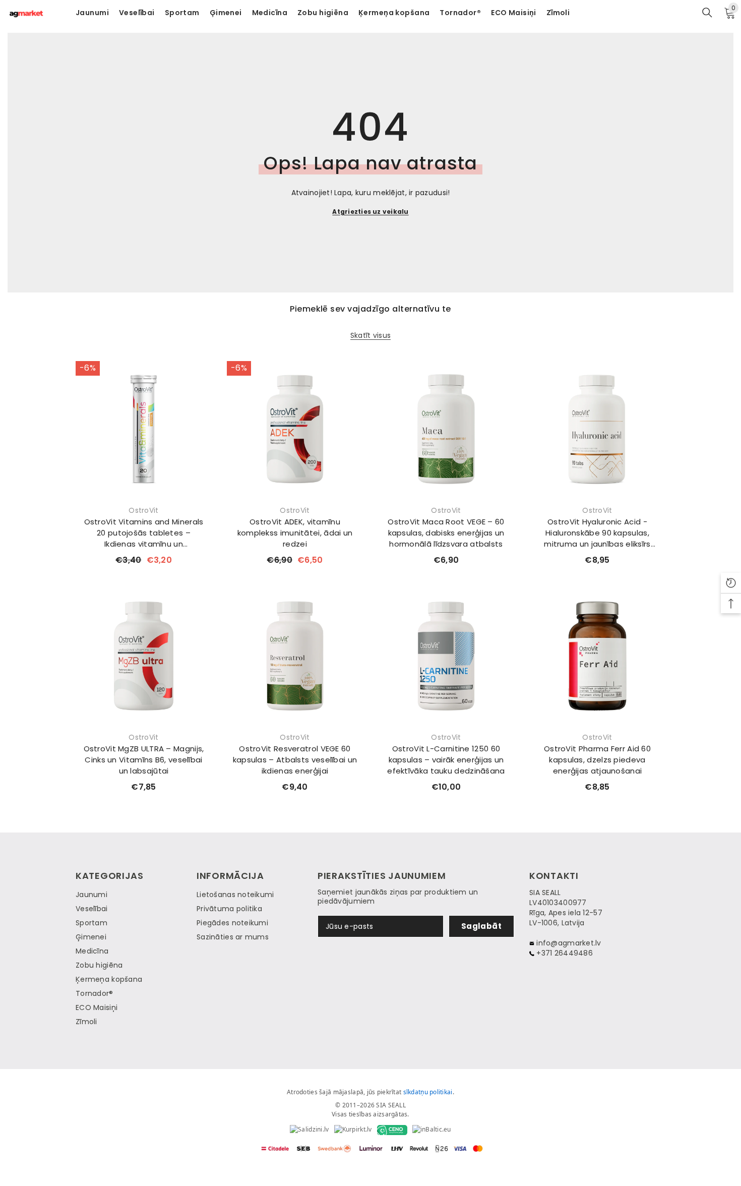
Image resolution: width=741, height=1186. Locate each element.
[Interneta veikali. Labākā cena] (309, 1130)
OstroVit (143, 510)
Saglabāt (481, 926)
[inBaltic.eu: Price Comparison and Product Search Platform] (431, 1130)
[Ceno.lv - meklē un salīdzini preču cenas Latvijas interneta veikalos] (392, 1130)
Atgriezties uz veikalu (370, 211)
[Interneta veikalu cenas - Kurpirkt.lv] (353, 1130)
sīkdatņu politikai (428, 1092)
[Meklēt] (707, 13)
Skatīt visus (370, 335)
